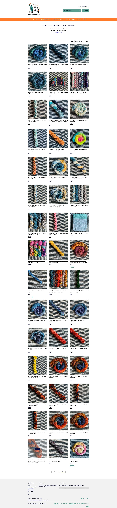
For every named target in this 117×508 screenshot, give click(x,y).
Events (79, 19)
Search (29, 498)
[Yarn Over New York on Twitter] (81, 498)
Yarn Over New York (34, 503)
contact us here (44, 486)
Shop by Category (58, 19)
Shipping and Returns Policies (37, 498)
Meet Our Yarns (70, 19)
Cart (86, 10)
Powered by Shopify (42, 503)
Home (29, 19)
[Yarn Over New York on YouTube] (87, 498)
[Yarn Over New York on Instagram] (85, 498)
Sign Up (86, 488)
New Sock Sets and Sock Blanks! (42, 19)
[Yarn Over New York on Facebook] (83, 498)
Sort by (72, 41)
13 (62, 471)
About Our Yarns (58, 32)
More (84, 19)
